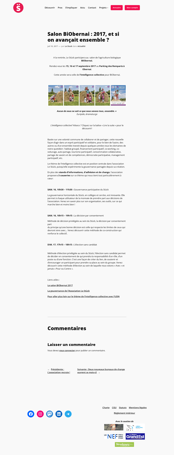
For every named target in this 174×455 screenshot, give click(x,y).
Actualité (81, 46)
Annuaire (117, 7)
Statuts (122, 407)
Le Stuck (68, 46)
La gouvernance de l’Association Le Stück (69, 290)
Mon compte (132, 7)
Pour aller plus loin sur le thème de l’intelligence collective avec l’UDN (83, 296)
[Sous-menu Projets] (107, 7)
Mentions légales (138, 407)
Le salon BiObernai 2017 (60, 285)
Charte (106, 407)
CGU (114, 407)
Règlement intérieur (124, 413)
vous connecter (67, 350)
